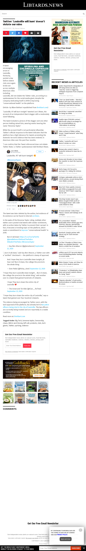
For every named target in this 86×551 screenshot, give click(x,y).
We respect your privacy (32, 538)
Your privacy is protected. (11, 351)
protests (33, 323)
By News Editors (71, 115)
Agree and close (65, 539)
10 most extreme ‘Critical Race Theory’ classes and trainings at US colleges (70, 213)
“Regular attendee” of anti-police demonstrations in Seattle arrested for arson (70, 282)
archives (36, 216)
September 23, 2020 (14, 291)
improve (24, 230)
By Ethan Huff (70, 155)
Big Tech (18, 321)
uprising (18, 326)
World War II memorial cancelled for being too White (70, 112)
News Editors (20, 28)
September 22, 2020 (37, 269)
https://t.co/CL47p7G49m (29, 237)
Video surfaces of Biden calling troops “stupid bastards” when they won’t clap (71, 133)
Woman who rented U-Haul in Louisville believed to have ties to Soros (70, 151)
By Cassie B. (70, 266)
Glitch (10, 323)
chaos (5, 323)
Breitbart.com (42, 107)
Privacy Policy (43, 544)
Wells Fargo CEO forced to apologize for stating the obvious (70, 170)
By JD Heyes (70, 95)
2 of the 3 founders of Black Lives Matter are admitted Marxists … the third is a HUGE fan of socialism (70, 244)
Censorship (39, 321)
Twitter (11, 326)
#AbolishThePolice (14, 242)
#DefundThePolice (25, 239)
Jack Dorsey (18, 323)
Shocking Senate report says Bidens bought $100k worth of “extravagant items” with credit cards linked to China (69, 202)
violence (25, 326)
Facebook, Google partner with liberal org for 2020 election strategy (69, 234)
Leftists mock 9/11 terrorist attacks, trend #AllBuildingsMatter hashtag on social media (71, 254)
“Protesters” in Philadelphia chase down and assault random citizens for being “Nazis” (70, 272)
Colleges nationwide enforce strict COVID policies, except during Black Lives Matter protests (71, 179)
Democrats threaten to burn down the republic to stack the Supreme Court (70, 161)
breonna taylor (28, 321)
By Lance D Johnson (72, 173)
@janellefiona (12, 239)
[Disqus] (26, 438)
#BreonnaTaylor (28, 242)
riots (39, 323)
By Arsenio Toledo (71, 107)
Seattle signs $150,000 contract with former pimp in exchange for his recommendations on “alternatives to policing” (70, 122)
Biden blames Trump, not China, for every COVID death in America (71, 263)
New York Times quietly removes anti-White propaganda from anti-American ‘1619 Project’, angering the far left (70, 190)
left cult (26, 323)
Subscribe (76, 548)
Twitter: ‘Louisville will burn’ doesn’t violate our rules (68, 142)
